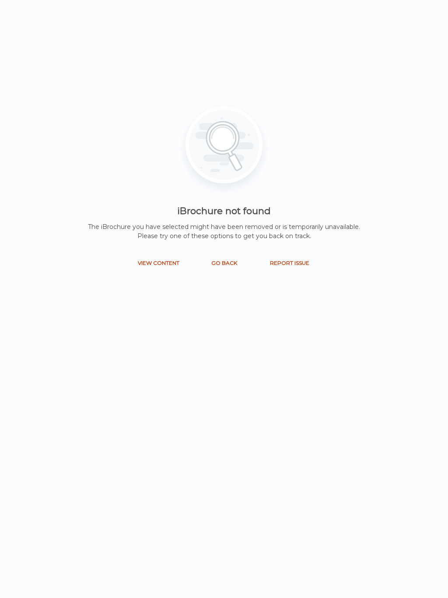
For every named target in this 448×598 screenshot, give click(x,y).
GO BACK (224, 263)
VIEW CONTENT (158, 263)
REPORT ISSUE (289, 263)
